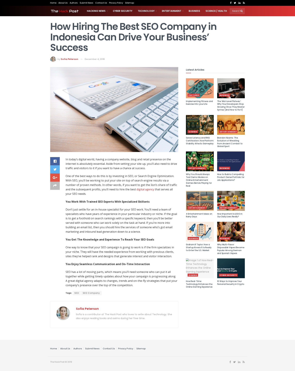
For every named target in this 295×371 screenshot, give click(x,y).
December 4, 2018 (95, 59)
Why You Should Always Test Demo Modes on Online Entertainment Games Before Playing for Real (199, 180)
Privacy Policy (116, 2)
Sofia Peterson (69, 59)
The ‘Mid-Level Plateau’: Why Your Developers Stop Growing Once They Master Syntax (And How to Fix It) (231, 105)
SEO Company (91, 293)
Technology (146, 11)
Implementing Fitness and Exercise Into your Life (199, 103)
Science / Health (216, 11)
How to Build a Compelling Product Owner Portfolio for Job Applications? (230, 177)
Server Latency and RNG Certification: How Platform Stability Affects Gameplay (200, 140)
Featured (193, 95)
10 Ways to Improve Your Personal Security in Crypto (230, 283)
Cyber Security (122, 11)
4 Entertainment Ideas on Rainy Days (199, 215)
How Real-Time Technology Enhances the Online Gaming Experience (199, 284)
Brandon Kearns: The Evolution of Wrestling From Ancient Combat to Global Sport (230, 142)
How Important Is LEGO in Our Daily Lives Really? (229, 215)
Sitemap (129, 2)
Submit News (86, 2)
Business (194, 11)
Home (53, 2)
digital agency (145, 189)
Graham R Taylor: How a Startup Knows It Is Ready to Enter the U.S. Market (199, 247)
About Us (63, 2)
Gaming (192, 131)
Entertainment (171, 11)
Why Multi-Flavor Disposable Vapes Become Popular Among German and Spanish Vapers (230, 248)
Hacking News (96, 11)
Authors (74, 2)
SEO (76, 293)
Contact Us (101, 2)
